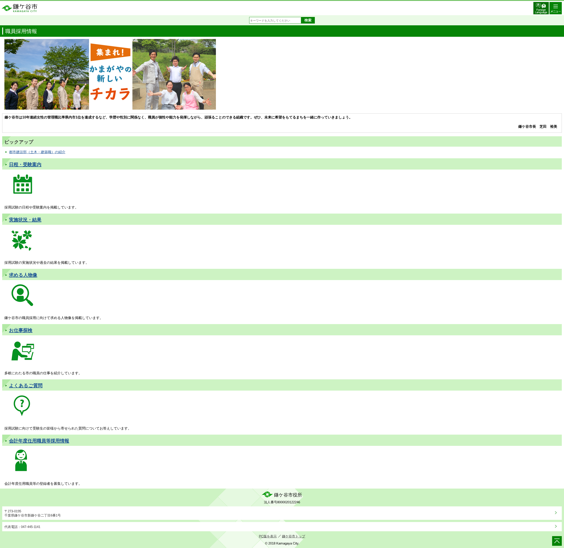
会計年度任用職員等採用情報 (39, 440)
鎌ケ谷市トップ (293, 536)
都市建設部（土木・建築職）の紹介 (37, 152)
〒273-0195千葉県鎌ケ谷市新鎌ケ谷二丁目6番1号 (32, 513)
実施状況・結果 (25, 219)
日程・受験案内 (25, 164)
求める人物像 (23, 274)
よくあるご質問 (26, 385)
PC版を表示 (268, 536)
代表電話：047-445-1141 (22, 527)
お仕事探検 (20, 330)
